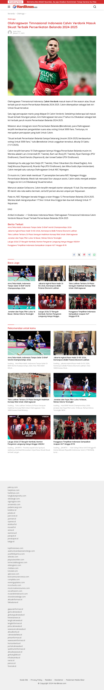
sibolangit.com (14, 498)
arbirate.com (13, 556)
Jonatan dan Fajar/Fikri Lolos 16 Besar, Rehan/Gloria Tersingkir (35, 238)
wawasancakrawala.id (16, 629)
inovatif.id (12, 527)
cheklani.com (13, 568)
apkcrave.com (13, 574)
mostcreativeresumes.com (19, 588)
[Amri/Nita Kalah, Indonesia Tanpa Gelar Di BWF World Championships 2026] (21, 273)
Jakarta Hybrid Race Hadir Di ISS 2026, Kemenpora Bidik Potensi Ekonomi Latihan (42, 231)
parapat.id (12, 536)
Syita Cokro (17, 31)
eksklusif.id (12, 524)
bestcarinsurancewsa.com (18, 576)
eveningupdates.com (16, 582)
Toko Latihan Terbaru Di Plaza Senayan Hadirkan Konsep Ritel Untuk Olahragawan (43, 234)
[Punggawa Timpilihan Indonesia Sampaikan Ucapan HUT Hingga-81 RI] (82, 301)
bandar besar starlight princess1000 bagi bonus (27, 473)
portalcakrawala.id (15, 646)
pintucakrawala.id (15, 626)
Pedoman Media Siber (75, 680)
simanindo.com (14, 504)
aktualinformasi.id (15, 599)
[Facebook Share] (74, 255)
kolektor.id (12, 510)
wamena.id (12, 533)
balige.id (11, 541)
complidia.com (14, 579)
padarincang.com (15, 507)
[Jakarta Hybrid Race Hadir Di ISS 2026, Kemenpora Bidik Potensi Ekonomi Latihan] (52, 273)
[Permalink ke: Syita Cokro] (10, 32)
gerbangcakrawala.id (16, 615)
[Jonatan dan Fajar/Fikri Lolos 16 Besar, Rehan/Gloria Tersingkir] (21, 301)
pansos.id (11, 663)
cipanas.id (12, 521)
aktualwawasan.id (15, 652)
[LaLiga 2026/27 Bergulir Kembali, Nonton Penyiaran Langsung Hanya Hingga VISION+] (52, 301)
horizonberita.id (14, 643)
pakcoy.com (13, 487)
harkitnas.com (13, 493)
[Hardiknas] (24, 7)
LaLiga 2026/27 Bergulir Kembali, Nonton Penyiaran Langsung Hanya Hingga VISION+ (44, 242)
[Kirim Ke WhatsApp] (94, 255)
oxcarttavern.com (15, 591)
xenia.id (11, 530)
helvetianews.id (14, 617)
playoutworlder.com (16, 559)
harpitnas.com (13, 490)
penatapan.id (13, 538)
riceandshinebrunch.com (18, 594)
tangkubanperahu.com (17, 496)
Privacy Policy (36, 680)
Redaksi (48, 680)
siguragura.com (14, 501)
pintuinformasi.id (14, 637)
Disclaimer (59, 680)
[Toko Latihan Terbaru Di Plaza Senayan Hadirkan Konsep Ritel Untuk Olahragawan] (82, 273)
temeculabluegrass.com (17, 562)
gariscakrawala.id (15, 612)
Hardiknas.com (60, 683)
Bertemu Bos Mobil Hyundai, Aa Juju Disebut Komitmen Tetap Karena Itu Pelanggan (47, 2)
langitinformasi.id (15, 623)
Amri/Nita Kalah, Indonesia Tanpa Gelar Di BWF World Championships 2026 (40, 227)
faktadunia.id (13, 602)
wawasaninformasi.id (16, 640)
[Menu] (9, 7)
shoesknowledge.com (17, 596)
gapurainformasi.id (15, 609)
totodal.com (13, 571)
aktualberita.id (13, 632)
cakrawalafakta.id (15, 634)
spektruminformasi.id (16, 649)
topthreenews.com (15, 548)
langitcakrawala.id (15, 620)
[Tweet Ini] (79, 255)
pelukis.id (11, 513)
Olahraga (11, 19)
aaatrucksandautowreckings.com (21, 551)
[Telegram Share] (89, 255)
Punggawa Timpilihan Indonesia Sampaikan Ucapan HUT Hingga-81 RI (37, 245)
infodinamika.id (14, 657)
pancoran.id (12, 516)
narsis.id (11, 660)
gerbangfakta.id (14, 654)
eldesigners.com (14, 565)
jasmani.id (12, 518)
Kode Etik (24, 680)
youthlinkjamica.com (16, 554)
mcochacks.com (14, 585)
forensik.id (12, 666)
